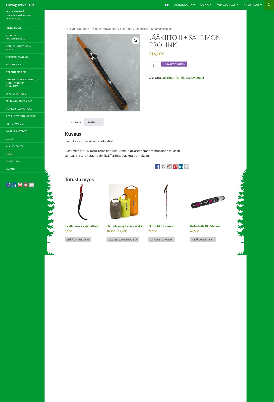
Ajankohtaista (14, 146)
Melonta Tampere (16, 72)
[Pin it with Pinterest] (175, 166)
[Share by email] (186, 166)
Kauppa (204, 4)
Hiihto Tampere (14, 123)
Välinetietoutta (183, 4)
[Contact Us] (31, 185)
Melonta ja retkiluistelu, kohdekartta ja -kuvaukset (21, 82)
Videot (10, 154)
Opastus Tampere (16, 93)
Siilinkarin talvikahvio (19, 101)
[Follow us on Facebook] (8, 185)
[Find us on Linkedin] (14, 185)
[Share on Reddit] (169, 166)
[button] (135, 40)
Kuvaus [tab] (75, 122)
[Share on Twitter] (163, 166)
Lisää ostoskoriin (174, 64)
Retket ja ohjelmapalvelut (16, 37)
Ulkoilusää (12, 161)
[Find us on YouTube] (20, 185)
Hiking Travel (13, 27)
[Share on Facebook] (157, 166)
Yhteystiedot (251, 4)
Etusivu (70, 28)
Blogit (10, 138)
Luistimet (126, 28)
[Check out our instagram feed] (25, 185)
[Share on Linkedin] (181, 166)
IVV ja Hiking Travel (17, 131)
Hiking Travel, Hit (20, 5)
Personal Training (17, 57)
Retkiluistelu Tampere (19, 108)
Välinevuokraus (225, 4)
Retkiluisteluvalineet (104, 28)
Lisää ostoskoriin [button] (78, 239)
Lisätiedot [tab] (93, 122)
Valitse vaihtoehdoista (123, 239)
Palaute (10, 169)
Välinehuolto (14, 64)
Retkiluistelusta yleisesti (21, 116)
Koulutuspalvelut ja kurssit (18, 48)
